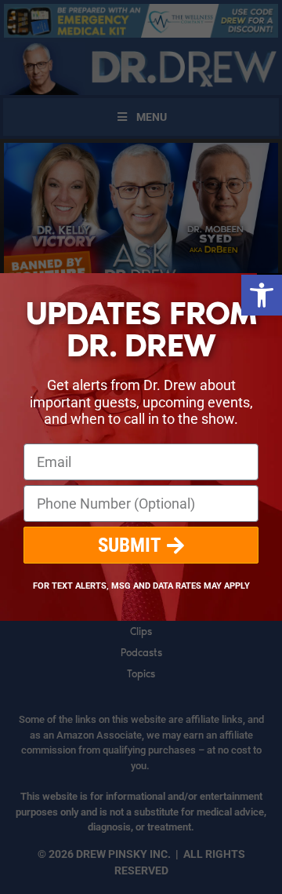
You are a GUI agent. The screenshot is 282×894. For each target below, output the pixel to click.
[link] (261, 295)
